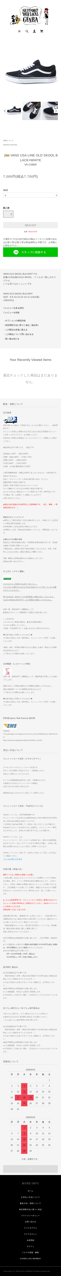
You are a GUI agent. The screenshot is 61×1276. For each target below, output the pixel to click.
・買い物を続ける (11, 339)
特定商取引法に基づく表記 (30, 1209)
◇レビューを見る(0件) (13, 308)
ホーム (30, 1191)
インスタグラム (30, 1228)
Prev (5, 111)
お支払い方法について (30, 1197)
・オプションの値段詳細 (14, 321)
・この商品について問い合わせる (18, 334)
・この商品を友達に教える (15, 330)
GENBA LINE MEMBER (30, 1259)
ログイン (30, 1246)
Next (56, 111)
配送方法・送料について (30, 1203)
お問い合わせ (30, 1222)
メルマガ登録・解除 (30, 1252)
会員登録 (30, 1240)
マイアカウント (30, 1234)
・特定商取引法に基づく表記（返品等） (21, 325)
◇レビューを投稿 (11, 313)
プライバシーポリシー (30, 1215)
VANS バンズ (8, 140)
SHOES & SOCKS (10, 145)
